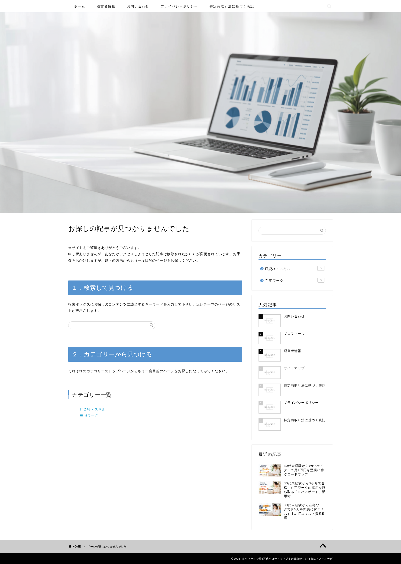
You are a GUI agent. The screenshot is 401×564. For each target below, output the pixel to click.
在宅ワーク (89, 415)
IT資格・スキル (93, 409)
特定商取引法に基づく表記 (232, 6)
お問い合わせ (138, 6)
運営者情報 (106, 6)
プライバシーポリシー (179, 6)
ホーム (79, 6)
